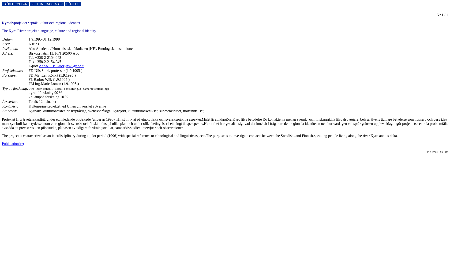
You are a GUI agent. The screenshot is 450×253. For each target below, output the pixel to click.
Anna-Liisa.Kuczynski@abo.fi (61, 66)
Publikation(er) (13, 144)
